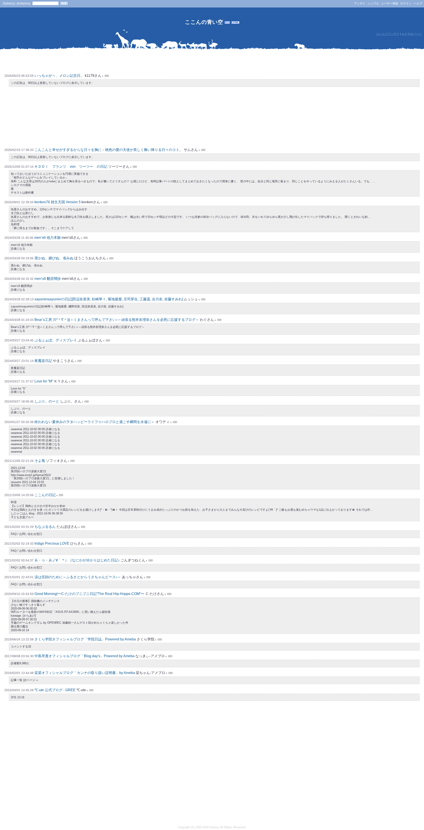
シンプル (373, 3)
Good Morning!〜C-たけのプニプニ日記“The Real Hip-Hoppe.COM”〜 (89, 594)
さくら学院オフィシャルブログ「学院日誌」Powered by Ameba (85, 639)
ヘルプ (418, 3)
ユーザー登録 (389, 3)
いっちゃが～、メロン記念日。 (59, 75)
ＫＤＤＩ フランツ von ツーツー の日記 (70, 166)
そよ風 (39, 461)
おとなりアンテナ (387, 34)
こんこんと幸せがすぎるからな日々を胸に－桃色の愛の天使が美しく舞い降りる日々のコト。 (108, 150)
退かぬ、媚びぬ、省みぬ (53, 258)
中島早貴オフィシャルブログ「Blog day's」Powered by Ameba (84, 656)
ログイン (406, 3)
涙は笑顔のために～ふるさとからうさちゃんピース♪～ (77, 577)
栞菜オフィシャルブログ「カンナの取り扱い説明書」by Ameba (84, 673)
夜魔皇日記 (43, 361)
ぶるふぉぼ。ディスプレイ (55, 340)
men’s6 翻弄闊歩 (47, 278)
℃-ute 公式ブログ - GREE (55, 690)
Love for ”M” (43, 381)
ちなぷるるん (45, 527)
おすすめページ (412, 34)
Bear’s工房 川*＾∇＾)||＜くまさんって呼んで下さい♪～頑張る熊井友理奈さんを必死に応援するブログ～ (116, 320)
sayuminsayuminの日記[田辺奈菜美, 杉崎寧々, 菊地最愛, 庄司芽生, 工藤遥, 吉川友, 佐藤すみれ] (108, 299)
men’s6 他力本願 (47, 237)
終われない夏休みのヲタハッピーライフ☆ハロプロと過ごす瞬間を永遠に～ (94, 422)
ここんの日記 (45, 495)
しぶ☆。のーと (46, 401)
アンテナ (359, 3)
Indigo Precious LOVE (51, 543)
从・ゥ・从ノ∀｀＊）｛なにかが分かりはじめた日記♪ (77, 560)
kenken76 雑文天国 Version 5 (57, 202)
